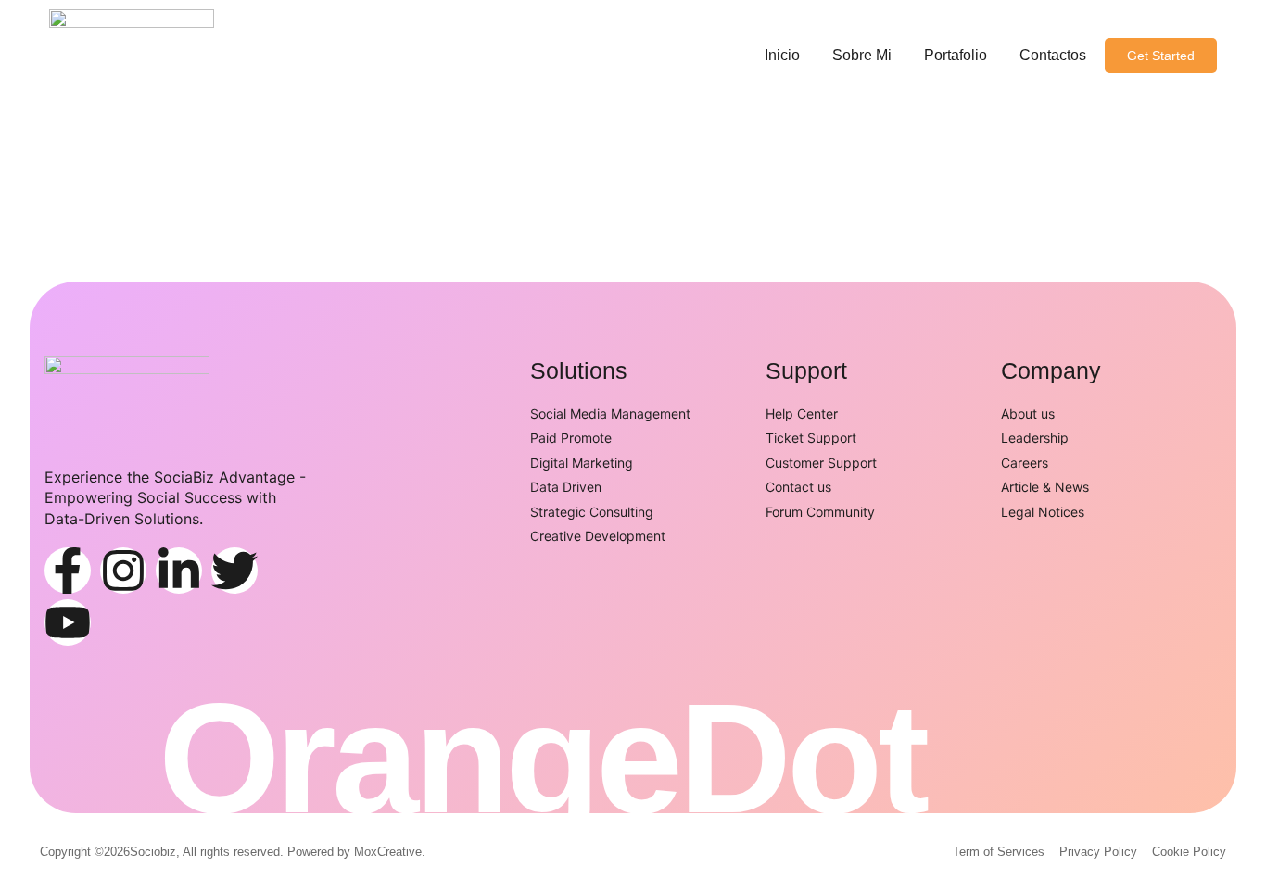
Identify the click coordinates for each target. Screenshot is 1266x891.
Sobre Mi (862, 55)
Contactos (1052, 55)
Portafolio (955, 55)
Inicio (782, 55)
